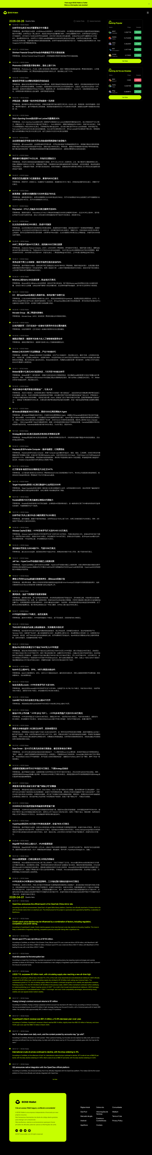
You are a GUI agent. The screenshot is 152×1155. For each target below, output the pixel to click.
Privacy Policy (117, 1121)
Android (83, 1121)
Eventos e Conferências (101, 1119)
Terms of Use (117, 1116)
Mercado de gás (86, 1116)
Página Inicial (85, 1107)
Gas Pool (83, 1112)
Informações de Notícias (102, 1113)
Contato (99, 1125)
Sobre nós (100, 1107)
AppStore (84, 1125)
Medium (115, 1112)
